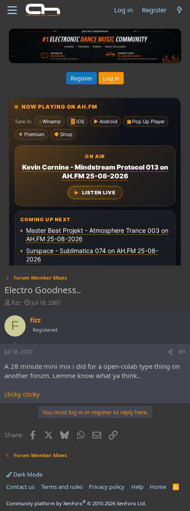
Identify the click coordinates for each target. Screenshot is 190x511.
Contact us (20, 487)
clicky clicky (22, 394)
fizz (15, 303)
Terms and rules (62, 487)
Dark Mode (27, 474)
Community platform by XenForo (76, 503)
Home (158, 487)
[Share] (170, 352)
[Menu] (12, 10)
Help (137, 487)
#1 (182, 352)
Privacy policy (107, 487)
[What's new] (179, 10)
